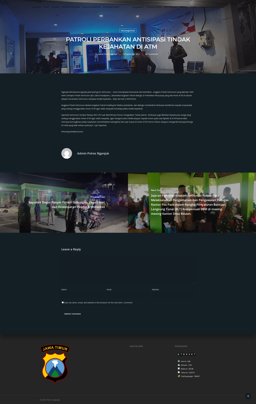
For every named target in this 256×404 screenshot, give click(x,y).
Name (64, 289)
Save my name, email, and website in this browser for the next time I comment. (98, 302)
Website (155, 289)
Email (110, 289)
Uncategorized (128, 30)
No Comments (151, 54)
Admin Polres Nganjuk (107, 54)
